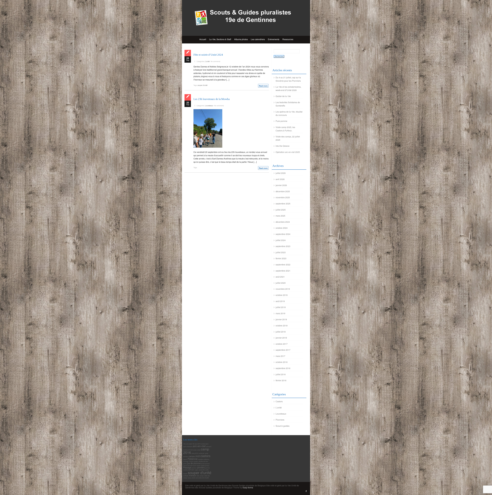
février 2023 (281, 258)
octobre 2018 (282, 325)
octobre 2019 (282, 295)
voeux (189, 478)
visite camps (200, 476)
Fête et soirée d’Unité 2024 (208, 54)
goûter (196, 461)
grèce (185, 464)
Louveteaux (209, 105)
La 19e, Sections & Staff (220, 39)
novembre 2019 (283, 288)
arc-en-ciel (199, 446)
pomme (207, 468)
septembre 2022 (283, 264)
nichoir (199, 466)
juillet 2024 (281, 240)
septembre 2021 (283, 270)
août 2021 (280, 276)
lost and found (191, 466)
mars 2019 (280, 313)
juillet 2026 (281, 173)
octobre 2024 (282, 227)
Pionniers (280, 419)
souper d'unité (202, 85)
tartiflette (185, 476)
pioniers (201, 467)
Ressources (287, 39)
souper (185, 473)
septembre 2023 (283, 246)
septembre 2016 (283, 368)
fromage (185, 461)
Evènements (273, 39)
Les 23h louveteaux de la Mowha (211, 99)
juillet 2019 (281, 307)
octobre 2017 (282, 343)
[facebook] (306, 491)
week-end (195, 478)
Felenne (193, 459)
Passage (187, 467)
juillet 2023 (281, 252)
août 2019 (280, 301)
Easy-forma (248, 487)
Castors (279, 401)
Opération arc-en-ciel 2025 (288, 152)
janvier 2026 (281, 185)
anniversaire (204, 444)
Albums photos (241, 39)
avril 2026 (280, 179)
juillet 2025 (281, 209)
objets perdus (205, 466)
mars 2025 (280, 215)
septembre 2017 (283, 349)
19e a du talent (187, 444)
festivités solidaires (203, 459)
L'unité (207, 61)
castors (205, 455)
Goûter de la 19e (283, 96)
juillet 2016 (281, 374)
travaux (192, 475)
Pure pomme (281, 121)
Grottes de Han (203, 461)
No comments (215, 61)
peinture (194, 468)
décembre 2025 (283, 191)
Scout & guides (282, 425)
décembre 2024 (283, 221)
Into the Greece (282, 145)
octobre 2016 (282, 362)
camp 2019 (194, 453)
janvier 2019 (281, 319)
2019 (199, 444)
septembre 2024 (283, 234)
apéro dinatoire (187, 446)
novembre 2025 (283, 197)
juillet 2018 (281, 331)
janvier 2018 (281, 337)
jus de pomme (194, 463)
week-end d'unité (203, 478)
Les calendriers (258, 39)
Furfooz (191, 461)
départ (185, 459)
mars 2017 (280, 356)
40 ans (195, 444)
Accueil (202, 39)
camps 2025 (194, 456)
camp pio (201, 453)
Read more (263, 86)
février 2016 (281, 380)
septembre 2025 (283, 203)
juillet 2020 (281, 282)
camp (198, 450)
